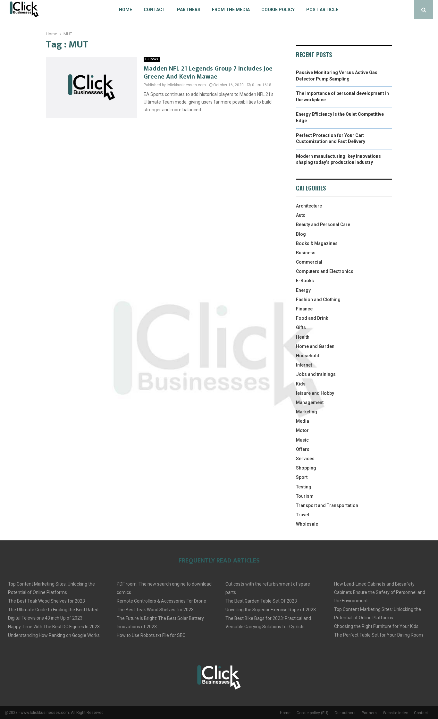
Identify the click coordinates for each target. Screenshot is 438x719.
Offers (302, 449)
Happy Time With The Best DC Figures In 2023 (54, 626)
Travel (302, 514)
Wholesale (307, 524)
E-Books (151, 59)
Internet (304, 365)
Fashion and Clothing (318, 299)
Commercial (309, 262)
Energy (303, 290)
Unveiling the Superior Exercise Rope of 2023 (270, 609)
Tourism (305, 496)
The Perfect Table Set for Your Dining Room (378, 635)
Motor (302, 430)
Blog (301, 234)
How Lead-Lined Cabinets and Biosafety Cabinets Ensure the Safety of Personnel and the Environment (379, 592)
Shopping (306, 467)
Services (305, 458)
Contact (154, 9)
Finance (304, 308)
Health (302, 337)
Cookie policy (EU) (312, 713)
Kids (301, 383)
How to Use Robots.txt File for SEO (151, 635)
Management (310, 402)
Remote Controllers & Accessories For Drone (161, 601)
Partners (188, 9)
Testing (303, 486)
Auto (301, 215)
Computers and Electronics (324, 271)
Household (307, 355)
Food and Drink (312, 318)
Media (302, 421)
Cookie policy (278, 9)
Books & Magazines (317, 243)
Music (302, 440)
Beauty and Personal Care (323, 224)
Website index (395, 713)
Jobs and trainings (316, 374)
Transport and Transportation (327, 505)
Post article (322, 9)
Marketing (306, 411)
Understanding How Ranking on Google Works (54, 635)
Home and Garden (315, 346)
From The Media (231, 9)
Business (306, 252)
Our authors (345, 713)
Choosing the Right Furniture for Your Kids (376, 626)
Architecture (309, 205)
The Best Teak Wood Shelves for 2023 (46, 601)
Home (125, 9)
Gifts (301, 327)
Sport (301, 477)
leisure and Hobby (315, 393)
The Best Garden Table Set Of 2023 (261, 601)
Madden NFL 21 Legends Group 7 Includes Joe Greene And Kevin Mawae (208, 72)
